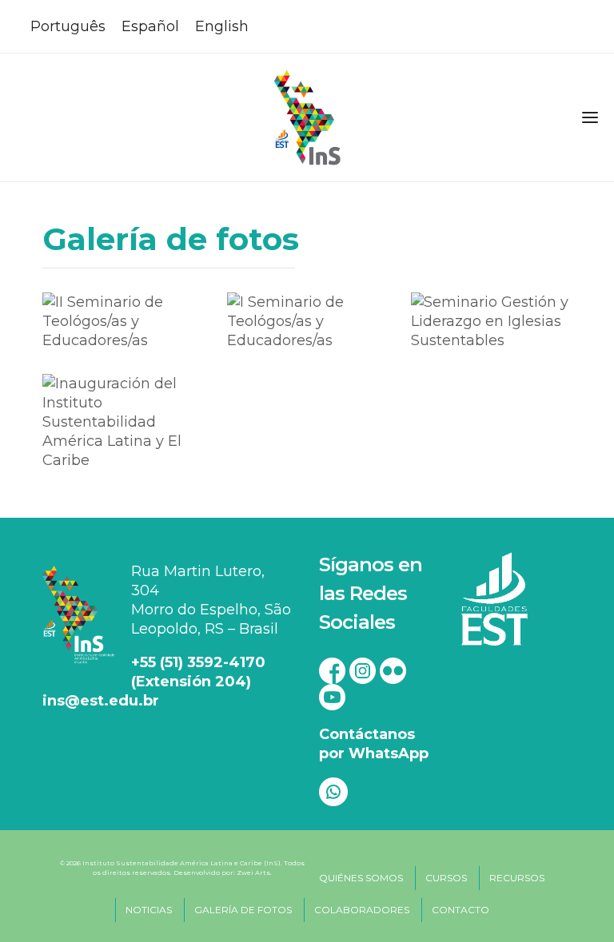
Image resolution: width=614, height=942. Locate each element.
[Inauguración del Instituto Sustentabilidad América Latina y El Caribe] (122, 421)
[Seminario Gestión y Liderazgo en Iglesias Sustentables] (491, 320)
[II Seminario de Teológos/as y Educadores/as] (122, 320)
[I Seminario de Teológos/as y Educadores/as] (307, 320)
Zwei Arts (253, 872)
